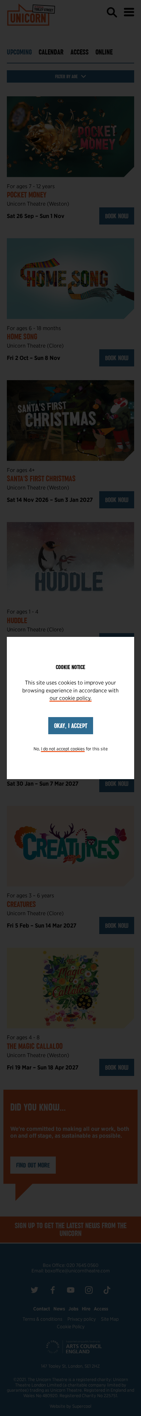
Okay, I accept (70, 725)
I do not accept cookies (63, 749)
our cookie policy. (71, 697)
